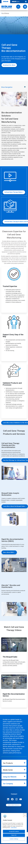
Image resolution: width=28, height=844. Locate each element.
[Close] (25, 815)
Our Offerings (5, 13)
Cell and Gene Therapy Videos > (13, 192)
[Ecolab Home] (6, 7)
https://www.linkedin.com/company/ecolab (8, 799)
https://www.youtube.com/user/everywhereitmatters (20, 799)
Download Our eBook (9, 65)
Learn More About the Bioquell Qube (14, 506)
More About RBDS (8, 552)
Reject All (13, 835)
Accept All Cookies (14, 831)
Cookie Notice (14, 827)
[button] (18, 7)
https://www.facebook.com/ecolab (12, 799)
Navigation (6, 87)
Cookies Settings (14, 838)
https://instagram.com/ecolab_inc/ (16, 799)
